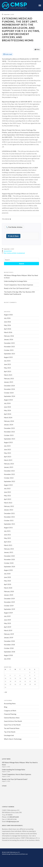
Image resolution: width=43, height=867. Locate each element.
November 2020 (9, 559)
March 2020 (8, 588)
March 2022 (8, 503)
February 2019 (9, 634)
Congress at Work (11, 253)
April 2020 (7, 584)
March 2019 (8, 630)
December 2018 (9, 641)
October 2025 (9, 350)
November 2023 (9, 432)
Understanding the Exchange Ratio (15, 281)
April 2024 (7, 414)
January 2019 (8, 637)
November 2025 (9, 346)
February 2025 (9, 378)
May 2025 (7, 368)
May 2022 (7, 495)
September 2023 (9, 439)
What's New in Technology (13, 739)
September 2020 (9, 566)
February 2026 (9, 336)
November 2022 (9, 474)
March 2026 (8, 332)
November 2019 (9, 602)
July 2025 (7, 361)
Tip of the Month (9, 732)
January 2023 (8, 467)
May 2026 (7, 325)
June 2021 (7, 535)
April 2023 (7, 456)
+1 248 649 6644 (13, 817)
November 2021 (9, 517)
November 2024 (9, 389)
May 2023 (7, 453)
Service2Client (8, 251)
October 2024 (9, 393)
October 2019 (9, 606)
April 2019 (7, 627)
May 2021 (7, 538)
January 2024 (8, 425)
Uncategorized (21, 253)
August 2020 (8, 570)
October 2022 (9, 478)
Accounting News (10, 703)
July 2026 (7, 318)
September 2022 (9, 481)
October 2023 (9, 435)
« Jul (5, 692)
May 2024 (7, 410)
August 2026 (8, 315)
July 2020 (7, 574)
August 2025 (8, 357)
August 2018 (8, 655)
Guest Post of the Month (12, 725)
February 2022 (9, 506)
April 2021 (7, 542)
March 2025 (8, 375)
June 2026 (7, 322)
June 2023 (7, 449)
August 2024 (8, 400)
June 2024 (7, 407)
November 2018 (9, 645)
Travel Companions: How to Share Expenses (18, 285)
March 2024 (8, 417)
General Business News (12, 718)
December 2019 (9, 598)
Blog (5, 253)
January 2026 (8, 339)
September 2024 (9, 396)
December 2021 (9, 513)
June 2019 (7, 620)
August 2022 (8, 485)
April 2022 (7, 499)
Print (37, 49)
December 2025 (9, 343)
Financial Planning (10, 714)
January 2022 (8, 510)
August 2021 (8, 527)
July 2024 (7, 403)
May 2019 (7, 623)
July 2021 (7, 531)
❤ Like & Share (13, 236)
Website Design (6, 854)
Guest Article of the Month (13, 721)
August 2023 (8, 442)
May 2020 (7, 581)
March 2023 (8, 460)
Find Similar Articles (14, 227)
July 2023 (7, 446)
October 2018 (9, 648)
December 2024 (9, 386)
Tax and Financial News (11, 728)
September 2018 (9, 652)
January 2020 (8, 595)
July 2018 (7, 659)
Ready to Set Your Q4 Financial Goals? (17, 288)
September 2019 (9, 609)
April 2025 (7, 371)
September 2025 (9, 354)
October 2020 (9, 563)
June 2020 (7, 577)
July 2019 (7, 616)
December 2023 (9, 428)
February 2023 (9, 464)
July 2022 (7, 488)
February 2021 (9, 549)
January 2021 (8, 552)
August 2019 (8, 613)
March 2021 (8, 545)
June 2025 (7, 364)
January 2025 (8, 382)
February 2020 (9, 591)
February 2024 (9, 421)
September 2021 (9, 524)
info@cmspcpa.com (12, 821)
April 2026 (7, 329)
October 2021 (9, 520)
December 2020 (9, 556)
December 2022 (9, 471)
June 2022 (7, 492)
